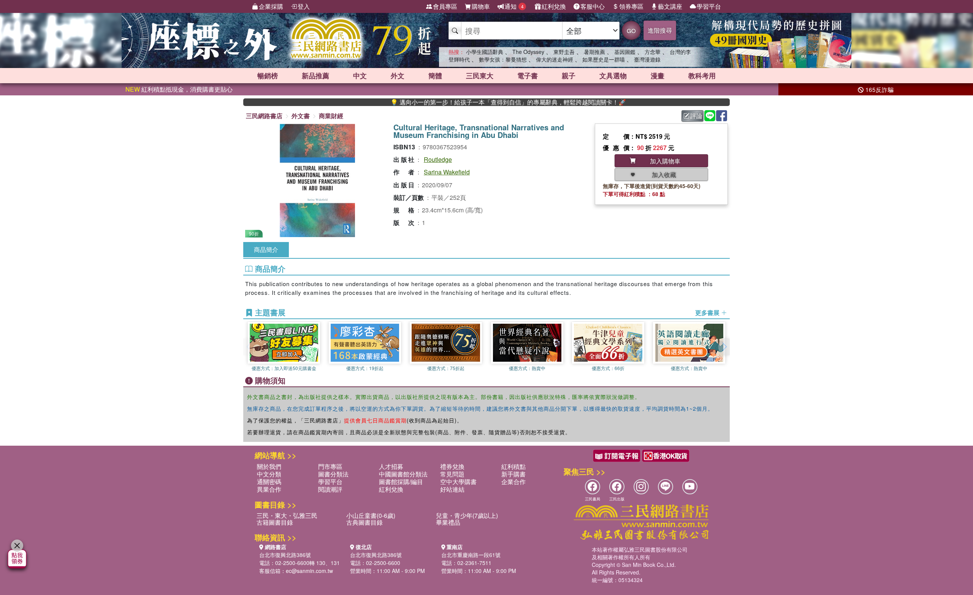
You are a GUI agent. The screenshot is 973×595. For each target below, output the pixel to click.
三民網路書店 (264, 115)
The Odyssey (528, 51)
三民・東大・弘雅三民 (287, 515)
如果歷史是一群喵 (603, 59)
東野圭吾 (564, 51)
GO (631, 31)
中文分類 (269, 474)
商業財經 (331, 115)
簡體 (435, 76)
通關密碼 (269, 481)
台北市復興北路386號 (285, 555)
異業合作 (269, 489)
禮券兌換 (452, 466)
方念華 (653, 51)
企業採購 (271, 6)
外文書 (301, 115)
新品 (315, 76)
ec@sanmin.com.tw (309, 570)
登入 (304, 6)
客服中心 (592, 6)
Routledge (438, 159)
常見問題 (452, 474)
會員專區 (445, 6)
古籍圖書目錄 (275, 522)
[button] (724, 347)
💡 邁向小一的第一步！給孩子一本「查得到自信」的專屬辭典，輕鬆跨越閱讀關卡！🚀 (483, 102)
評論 (696, 115)
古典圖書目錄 (364, 522)
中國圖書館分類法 (403, 474)
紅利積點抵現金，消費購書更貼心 (179, 89)
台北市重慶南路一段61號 (471, 555)
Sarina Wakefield (447, 172)
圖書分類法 (333, 474)
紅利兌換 (554, 6)
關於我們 (269, 466)
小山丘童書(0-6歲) (370, 515)
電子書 (527, 76)
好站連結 (452, 489)
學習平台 (709, 6)
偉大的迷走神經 (554, 59)
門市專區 (330, 466)
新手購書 (513, 474)
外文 (397, 76)
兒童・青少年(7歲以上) (467, 515)
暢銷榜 (267, 76)
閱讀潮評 (330, 489)
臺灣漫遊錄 (647, 59)
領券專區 (631, 6)
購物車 (481, 6)
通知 (514, 6)
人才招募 (391, 466)
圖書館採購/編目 (401, 481)
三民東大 (479, 76)
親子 (568, 76)
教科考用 (702, 76)
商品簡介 (266, 249)
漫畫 (657, 76)
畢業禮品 (448, 522)
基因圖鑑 (624, 51)
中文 (360, 76)
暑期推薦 (594, 51)
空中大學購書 (458, 481)
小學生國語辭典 (484, 51)
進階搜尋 (660, 30)
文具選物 (613, 76)
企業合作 (513, 481)
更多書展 (708, 312)
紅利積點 (513, 466)
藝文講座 (670, 6)
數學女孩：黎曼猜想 (503, 59)
